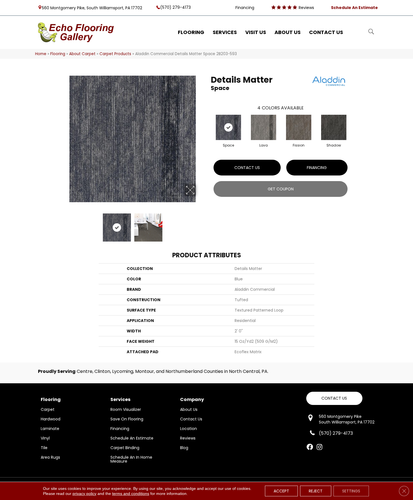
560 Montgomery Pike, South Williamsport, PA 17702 (92, 7)
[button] (334, 398)
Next (199, 225)
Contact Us (247, 167)
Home (40, 54)
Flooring (57, 54)
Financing (317, 167)
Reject (316, 491)
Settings (351, 491)
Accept (281, 491)
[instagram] (319, 447)
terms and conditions (130, 493)
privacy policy (84, 493)
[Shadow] (334, 127)
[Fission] (299, 127)
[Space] (228, 127)
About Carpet (82, 54)
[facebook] (310, 447)
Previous (65, 225)
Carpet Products (115, 54)
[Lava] (263, 127)
